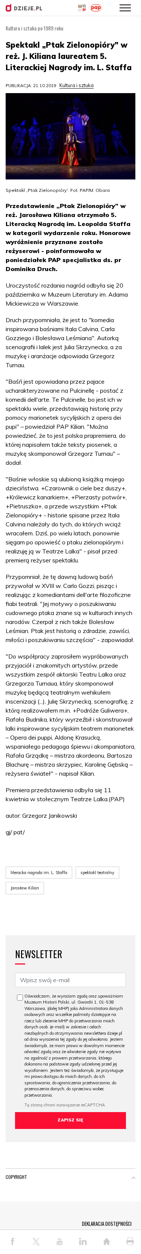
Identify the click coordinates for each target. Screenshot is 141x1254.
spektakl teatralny (97, 872)
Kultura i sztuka (76, 85)
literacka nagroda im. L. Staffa (39, 872)
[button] (133, 1178)
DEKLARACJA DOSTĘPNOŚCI (107, 1223)
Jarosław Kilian (25, 888)
